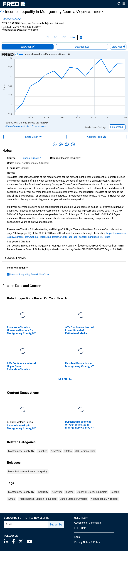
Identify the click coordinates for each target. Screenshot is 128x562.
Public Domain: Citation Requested (38, 498)
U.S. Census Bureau (28, 158)
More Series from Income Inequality (27, 471)
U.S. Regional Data (85, 451)
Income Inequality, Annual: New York (29, 274)
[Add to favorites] (2, 11)
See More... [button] (65, 378)
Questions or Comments (87, 522)
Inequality (43, 492)
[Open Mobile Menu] (123, 4)
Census (115, 492)
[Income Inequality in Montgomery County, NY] (22, 409)
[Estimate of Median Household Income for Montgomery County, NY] (22, 315)
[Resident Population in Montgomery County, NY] (80, 351)
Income (69, 492)
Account (94, 136)
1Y (47, 37)
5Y (55, 37)
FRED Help (80, 528)
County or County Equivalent (92, 492)
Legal (77, 536)
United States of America (73, 498)
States (68, 451)
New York (56, 451)
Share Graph (32, 136)
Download (80, 46)
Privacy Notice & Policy (87, 542)
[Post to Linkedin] (73, 144)
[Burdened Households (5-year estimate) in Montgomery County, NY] (80, 409)
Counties (42, 451)
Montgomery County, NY (21, 451)
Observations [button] (10, 19)
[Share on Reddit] (67, 144)
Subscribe (56, 524)
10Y (63, 37)
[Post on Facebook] (61, 144)
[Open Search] (119, 4)
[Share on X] (55, 144)
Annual (11, 498)
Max (72, 37)
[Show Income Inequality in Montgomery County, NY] (47, 54)
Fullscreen (116, 127)
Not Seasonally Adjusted (104, 498)
